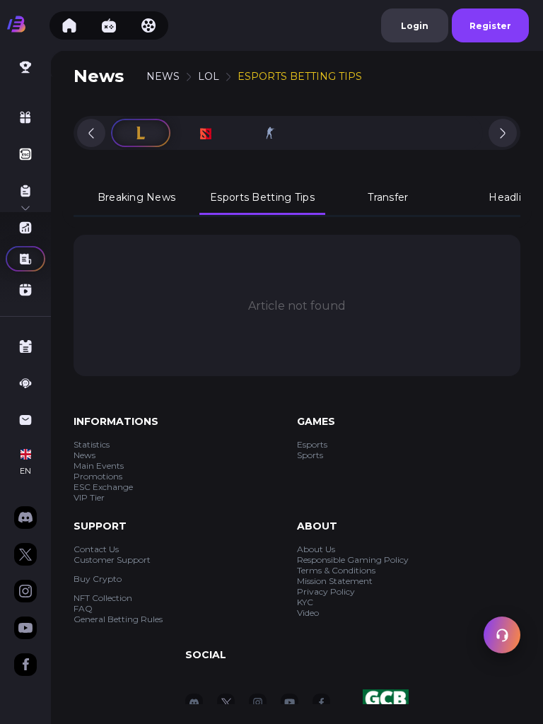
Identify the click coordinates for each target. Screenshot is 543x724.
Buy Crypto (98, 578)
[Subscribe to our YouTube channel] (25, 629)
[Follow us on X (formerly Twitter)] (25, 555)
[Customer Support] (502, 635)
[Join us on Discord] (25, 519)
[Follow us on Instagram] (25, 592)
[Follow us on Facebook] (25, 666)
